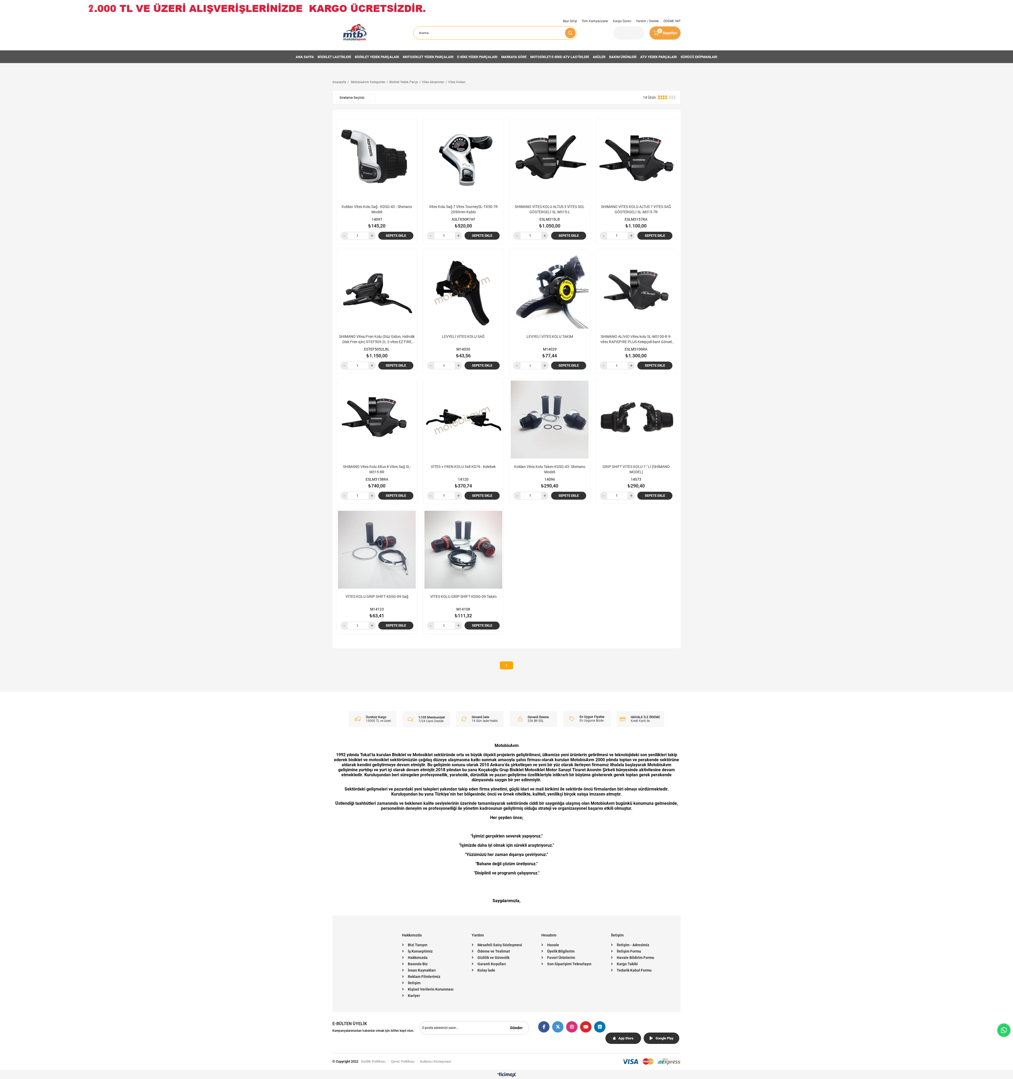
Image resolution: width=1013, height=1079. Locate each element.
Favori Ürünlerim (561, 957)
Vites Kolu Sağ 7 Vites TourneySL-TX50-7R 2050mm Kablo (463, 209)
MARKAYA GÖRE (514, 57)
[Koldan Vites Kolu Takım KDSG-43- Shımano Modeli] (550, 420)
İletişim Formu (629, 951)
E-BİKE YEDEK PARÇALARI (477, 57)
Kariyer (414, 995)
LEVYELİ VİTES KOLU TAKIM (550, 336)
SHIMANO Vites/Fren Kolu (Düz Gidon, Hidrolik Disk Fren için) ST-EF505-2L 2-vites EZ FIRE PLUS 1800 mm (377, 339)
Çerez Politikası (402, 1061)
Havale (553, 945)
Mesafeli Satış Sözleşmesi (499, 945)
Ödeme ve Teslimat (493, 951)
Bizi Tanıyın (417, 945)
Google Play (664, 1038)
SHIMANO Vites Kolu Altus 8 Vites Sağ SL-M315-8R (377, 469)
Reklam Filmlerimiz (424, 976)
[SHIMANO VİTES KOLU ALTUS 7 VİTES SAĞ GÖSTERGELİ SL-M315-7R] (636, 160)
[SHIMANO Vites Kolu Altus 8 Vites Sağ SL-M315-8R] (377, 420)
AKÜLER (599, 57)
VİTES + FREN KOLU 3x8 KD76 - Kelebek (463, 467)
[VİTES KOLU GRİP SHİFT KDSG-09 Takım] (463, 550)
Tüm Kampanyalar (595, 21)
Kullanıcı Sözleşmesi (435, 1061)
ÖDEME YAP (672, 21)
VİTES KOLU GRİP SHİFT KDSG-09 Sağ (377, 596)
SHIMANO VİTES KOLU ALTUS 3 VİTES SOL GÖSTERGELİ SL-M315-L (550, 209)
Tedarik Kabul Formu (634, 970)
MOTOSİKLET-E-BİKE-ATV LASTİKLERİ (559, 57)
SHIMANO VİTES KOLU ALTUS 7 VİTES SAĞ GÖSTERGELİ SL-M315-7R (636, 209)
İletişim (414, 983)
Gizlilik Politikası (373, 1061)
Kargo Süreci (622, 21)
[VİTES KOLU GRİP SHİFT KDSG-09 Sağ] (377, 550)
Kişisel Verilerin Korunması (430, 989)
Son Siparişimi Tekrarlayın (569, 964)
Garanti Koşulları (491, 964)
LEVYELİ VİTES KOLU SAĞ (463, 336)
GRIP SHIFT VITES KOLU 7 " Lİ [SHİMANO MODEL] (636, 469)
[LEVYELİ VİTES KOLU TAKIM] (550, 290)
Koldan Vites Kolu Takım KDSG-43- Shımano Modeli (549, 469)
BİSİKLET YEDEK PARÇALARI (377, 57)
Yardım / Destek (647, 21)
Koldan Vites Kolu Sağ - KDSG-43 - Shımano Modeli (377, 209)
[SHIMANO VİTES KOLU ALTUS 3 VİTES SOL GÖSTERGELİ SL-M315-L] (550, 160)
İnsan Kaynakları (422, 970)
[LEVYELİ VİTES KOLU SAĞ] (463, 290)
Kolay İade (486, 970)
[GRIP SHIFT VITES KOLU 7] (636, 420)
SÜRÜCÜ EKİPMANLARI (699, 57)
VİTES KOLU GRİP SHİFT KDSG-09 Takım (463, 596)
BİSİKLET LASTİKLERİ (334, 57)
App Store (625, 1038)
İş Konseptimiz (420, 951)
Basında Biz (418, 964)
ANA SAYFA (305, 57)
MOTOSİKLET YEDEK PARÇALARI (428, 57)
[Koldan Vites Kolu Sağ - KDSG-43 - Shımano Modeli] (377, 160)
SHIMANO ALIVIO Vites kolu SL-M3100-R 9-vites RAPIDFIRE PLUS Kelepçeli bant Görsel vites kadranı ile (636, 339)
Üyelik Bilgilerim (561, 951)
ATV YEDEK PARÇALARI (658, 57)
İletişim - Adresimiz (633, 945)
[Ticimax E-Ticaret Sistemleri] (506, 1075)
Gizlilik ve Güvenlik (493, 957)
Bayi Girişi (570, 21)
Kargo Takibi (627, 964)
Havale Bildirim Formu (635, 957)
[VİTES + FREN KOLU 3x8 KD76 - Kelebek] (463, 420)
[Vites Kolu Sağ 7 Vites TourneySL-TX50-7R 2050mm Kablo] (463, 160)
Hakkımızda (418, 957)
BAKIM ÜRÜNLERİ (623, 57)
